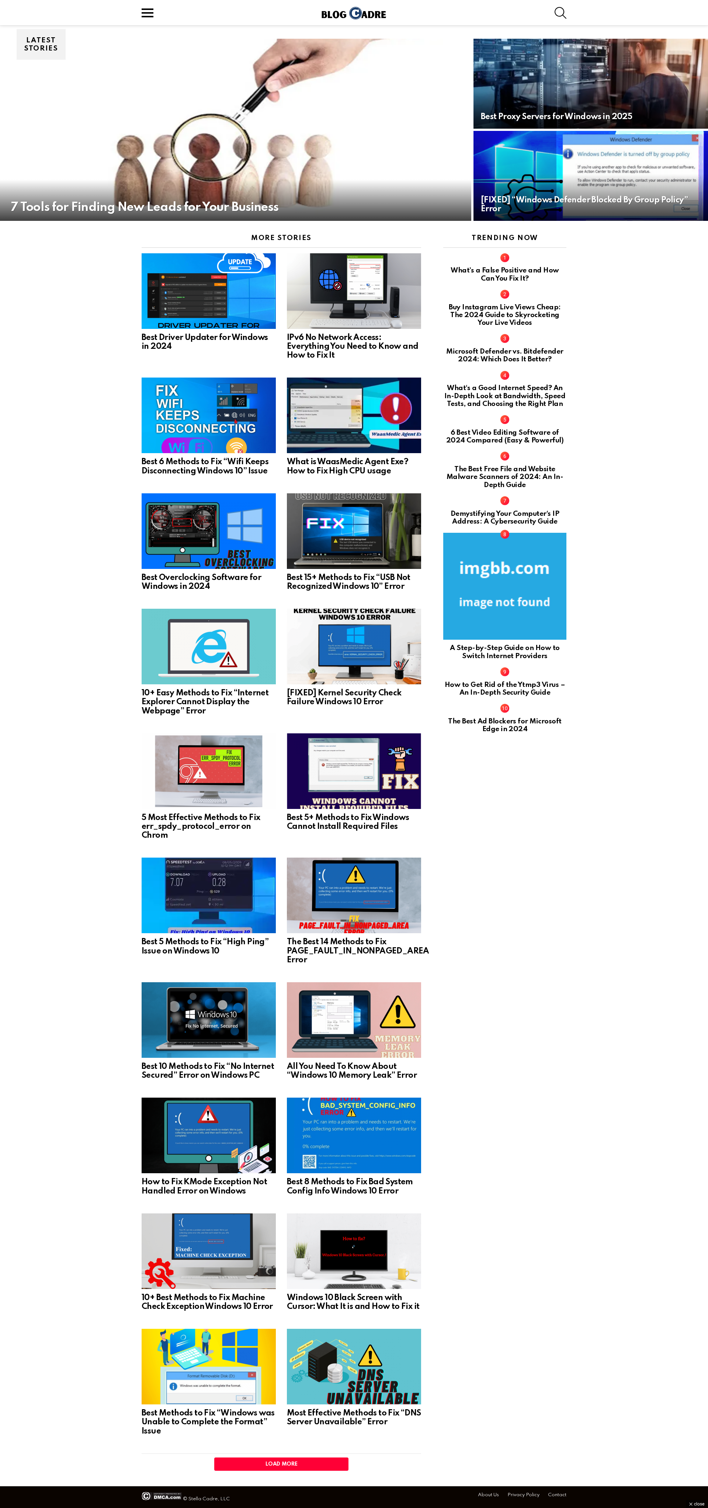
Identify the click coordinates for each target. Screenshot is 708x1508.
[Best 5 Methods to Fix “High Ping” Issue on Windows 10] (209, 895)
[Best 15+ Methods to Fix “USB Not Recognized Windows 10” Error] (354, 531)
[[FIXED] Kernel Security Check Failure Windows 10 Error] (354, 646)
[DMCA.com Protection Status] (162, 1499)
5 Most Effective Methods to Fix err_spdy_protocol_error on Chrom (201, 827)
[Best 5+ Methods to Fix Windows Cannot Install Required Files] (354, 771)
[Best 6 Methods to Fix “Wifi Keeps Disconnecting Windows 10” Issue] (209, 415)
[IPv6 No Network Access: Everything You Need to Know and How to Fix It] (354, 291)
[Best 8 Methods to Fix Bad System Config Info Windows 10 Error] (354, 1135)
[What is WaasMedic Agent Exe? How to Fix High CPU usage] (354, 415)
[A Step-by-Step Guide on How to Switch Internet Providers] (504, 586)
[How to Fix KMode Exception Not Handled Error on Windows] (209, 1135)
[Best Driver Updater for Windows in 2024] (209, 291)
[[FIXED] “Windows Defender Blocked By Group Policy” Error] (590, 176)
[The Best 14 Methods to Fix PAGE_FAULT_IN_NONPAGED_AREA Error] (354, 895)
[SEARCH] (560, 13)
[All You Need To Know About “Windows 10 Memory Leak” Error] (354, 1020)
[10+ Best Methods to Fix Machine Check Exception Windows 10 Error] (209, 1251)
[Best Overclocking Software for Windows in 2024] (209, 531)
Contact (557, 1495)
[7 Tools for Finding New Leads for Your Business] (235, 130)
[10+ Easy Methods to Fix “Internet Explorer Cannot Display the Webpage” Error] (209, 646)
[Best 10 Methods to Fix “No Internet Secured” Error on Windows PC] (209, 1020)
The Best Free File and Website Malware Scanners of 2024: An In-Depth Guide (505, 477)
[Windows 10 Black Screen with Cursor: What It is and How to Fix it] (354, 1251)
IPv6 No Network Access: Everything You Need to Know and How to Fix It (352, 346)
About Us (488, 1495)
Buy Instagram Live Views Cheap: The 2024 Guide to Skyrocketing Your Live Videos (504, 315)
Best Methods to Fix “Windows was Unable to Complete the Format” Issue (208, 1422)
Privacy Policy (523, 1495)
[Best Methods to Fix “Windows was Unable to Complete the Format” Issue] (209, 1366)
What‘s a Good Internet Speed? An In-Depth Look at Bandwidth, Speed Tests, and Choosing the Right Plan (504, 396)
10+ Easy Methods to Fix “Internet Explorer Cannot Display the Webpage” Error (205, 702)
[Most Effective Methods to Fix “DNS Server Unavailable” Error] (354, 1366)
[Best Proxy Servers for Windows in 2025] (590, 84)
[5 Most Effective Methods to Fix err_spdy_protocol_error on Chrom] (209, 771)
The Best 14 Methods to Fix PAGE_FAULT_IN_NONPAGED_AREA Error (358, 951)
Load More (282, 1464)
